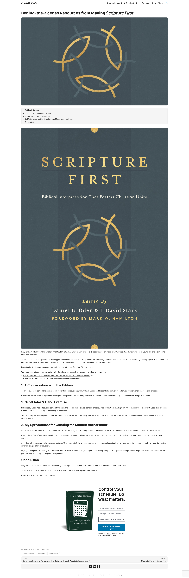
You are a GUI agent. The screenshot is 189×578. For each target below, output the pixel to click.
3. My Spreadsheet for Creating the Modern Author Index (49, 119)
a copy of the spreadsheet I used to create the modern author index (51, 379)
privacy (109, 533)
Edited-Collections (28, 553)
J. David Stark (29, 2)
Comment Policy (97, 575)
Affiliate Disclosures (86, 575)
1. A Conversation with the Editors (39, 113)
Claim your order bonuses (38, 475)
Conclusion (29, 122)
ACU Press (118, 352)
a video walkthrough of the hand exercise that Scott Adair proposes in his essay (56, 375)
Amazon (106, 466)
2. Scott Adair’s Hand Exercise (37, 116)
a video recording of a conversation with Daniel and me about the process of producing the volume (64, 372)
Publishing (41, 553)
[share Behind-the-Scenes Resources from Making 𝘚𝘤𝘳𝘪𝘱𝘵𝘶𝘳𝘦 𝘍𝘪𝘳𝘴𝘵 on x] (90, 566)
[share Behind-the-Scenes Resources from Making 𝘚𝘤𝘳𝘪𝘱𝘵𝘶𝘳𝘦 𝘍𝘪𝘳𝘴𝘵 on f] (98, 566)
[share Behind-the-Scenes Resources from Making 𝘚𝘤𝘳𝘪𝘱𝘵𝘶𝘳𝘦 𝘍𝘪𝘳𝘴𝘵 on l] (94, 566)
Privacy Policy (118, 575)
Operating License (108, 575)
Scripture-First (53, 553)
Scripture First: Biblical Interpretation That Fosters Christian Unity (48, 352)
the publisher (96, 466)
